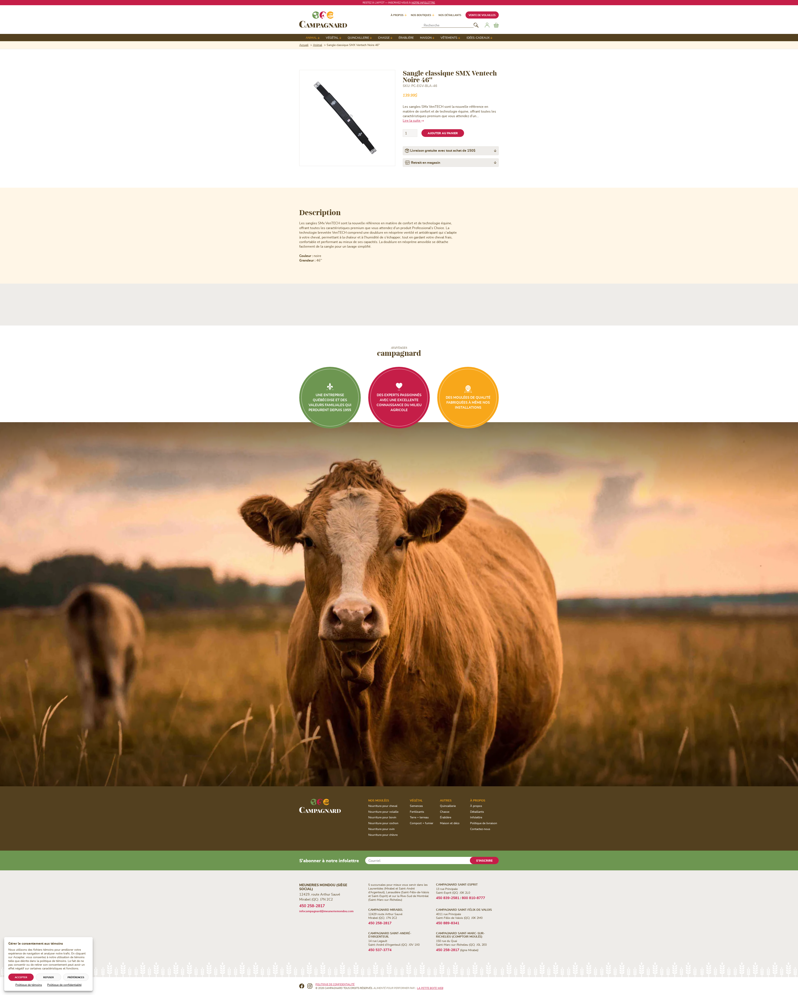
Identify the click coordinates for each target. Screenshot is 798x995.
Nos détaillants (449, 15)
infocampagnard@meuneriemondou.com (326, 911)
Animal (311, 37)
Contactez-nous (480, 829)
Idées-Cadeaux (478, 37)
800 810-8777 (473, 898)
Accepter (21, 977)
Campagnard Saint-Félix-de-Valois (464, 909)
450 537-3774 (380, 950)
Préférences (76, 977)
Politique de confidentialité (64, 984)
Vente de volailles (482, 15)
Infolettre (476, 817)
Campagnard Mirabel (385, 909)
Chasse (384, 37)
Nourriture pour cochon (383, 823)
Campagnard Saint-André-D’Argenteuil (389, 934)
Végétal (332, 37)
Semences (416, 806)
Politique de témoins (28, 984)
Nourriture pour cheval (382, 806)
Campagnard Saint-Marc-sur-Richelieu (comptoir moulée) (460, 934)
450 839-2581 (447, 898)
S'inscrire (484, 860)
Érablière (406, 37)
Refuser (48, 977)
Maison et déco (449, 823)
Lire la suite (412, 120)
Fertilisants (417, 811)
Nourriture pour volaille (383, 811)
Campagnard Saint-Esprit (457, 884)
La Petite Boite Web (430, 987)
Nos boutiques (421, 15)
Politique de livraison (483, 823)
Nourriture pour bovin (382, 817)
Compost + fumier (421, 823)
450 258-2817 (312, 905)
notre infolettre (423, 2)
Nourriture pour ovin (381, 829)
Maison (426, 37)
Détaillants (477, 811)
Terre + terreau (419, 817)
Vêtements (449, 37)
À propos (397, 15)
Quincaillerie (358, 37)
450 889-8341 (447, 923)
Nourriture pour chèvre (383, 834)
